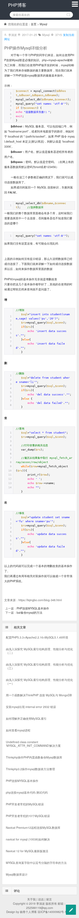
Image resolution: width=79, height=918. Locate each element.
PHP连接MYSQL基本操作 (33, 608)
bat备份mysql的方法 (29, 612)
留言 (49, 899)
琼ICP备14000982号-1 (52, 912)
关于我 (31, 899)
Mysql (43, 24)
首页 (33, 24)
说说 (41, 899)
